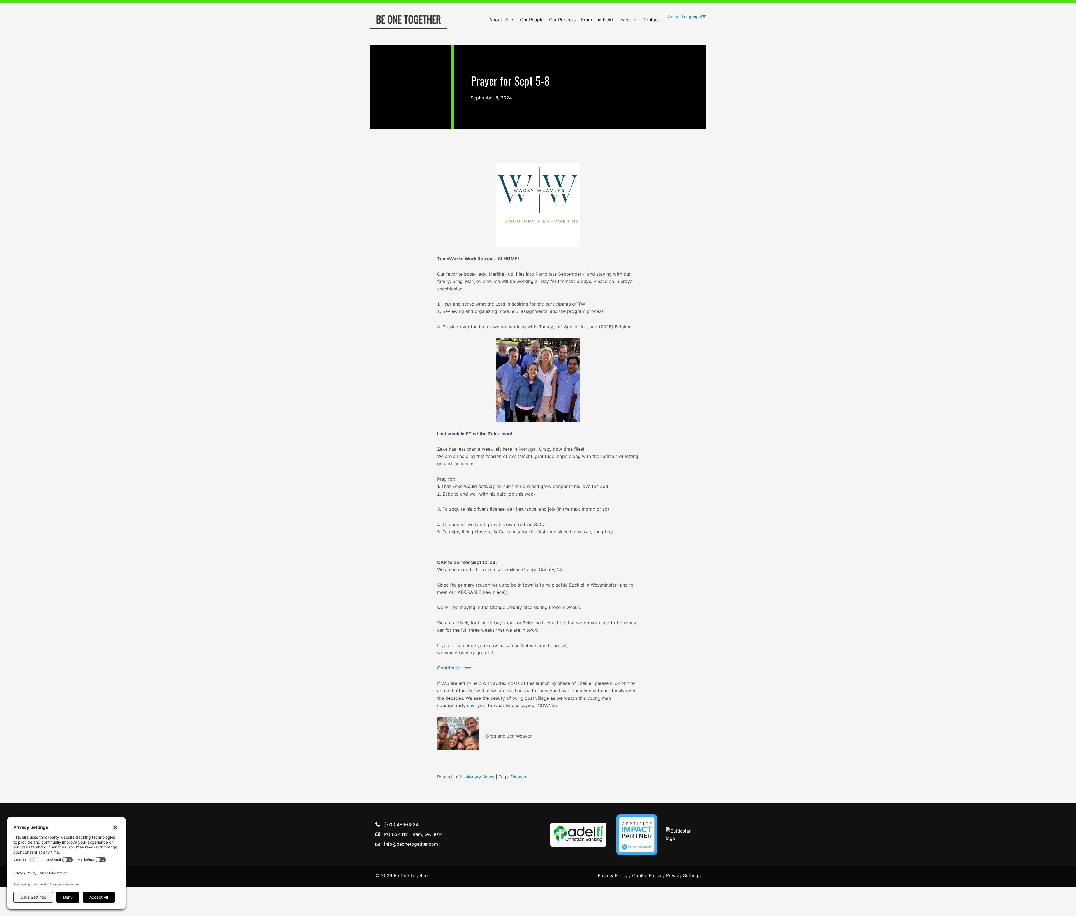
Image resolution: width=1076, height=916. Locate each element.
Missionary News (476, 777)
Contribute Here (454, 668)
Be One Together (408, 19)
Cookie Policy (647, 875)
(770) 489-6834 (401, 824)
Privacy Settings (683, 875)
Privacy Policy (613, 875)
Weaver (519, 777)
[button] (512, 20)
